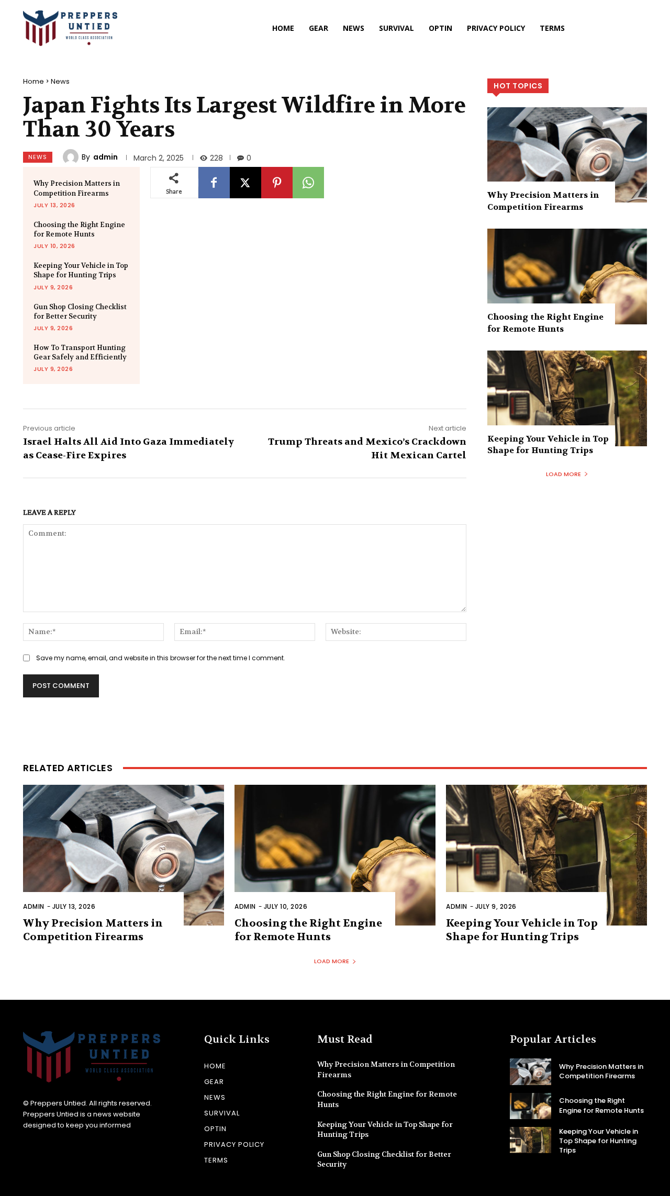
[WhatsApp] (308, 182)
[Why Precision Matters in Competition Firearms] (567, 155)
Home (33, 81)
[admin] (72, 157)
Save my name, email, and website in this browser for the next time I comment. (160, 657)
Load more (563, 474)
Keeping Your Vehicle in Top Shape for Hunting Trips (81, 270)
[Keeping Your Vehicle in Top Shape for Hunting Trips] (567, 398)
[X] (245, 182)
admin (105, 157)
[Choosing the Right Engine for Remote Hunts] (567, 276)
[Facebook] (214, 182)
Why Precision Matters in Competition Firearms (77, 188)
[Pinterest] (277, 182)
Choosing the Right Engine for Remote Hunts (79, 229)
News (60, 81)
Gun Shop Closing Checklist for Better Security (80, 311)
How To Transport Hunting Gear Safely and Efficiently (80, 352)
